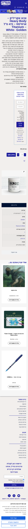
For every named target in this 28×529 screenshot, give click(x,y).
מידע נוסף (11, 155)
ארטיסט (22, 238)
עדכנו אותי (20, 124)
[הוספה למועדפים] (24, 160)
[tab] (14, 205)
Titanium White (20, 226)
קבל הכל (13, 518)
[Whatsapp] (9, 495)
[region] (14, 515)
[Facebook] (18, 495)
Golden (23, 219)
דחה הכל (13, 526)
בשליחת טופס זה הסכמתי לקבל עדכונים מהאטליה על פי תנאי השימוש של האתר (20, 116)
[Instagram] (14, 495)
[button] (26, 3)
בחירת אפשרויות (14, 300)
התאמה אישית (13, 522)
